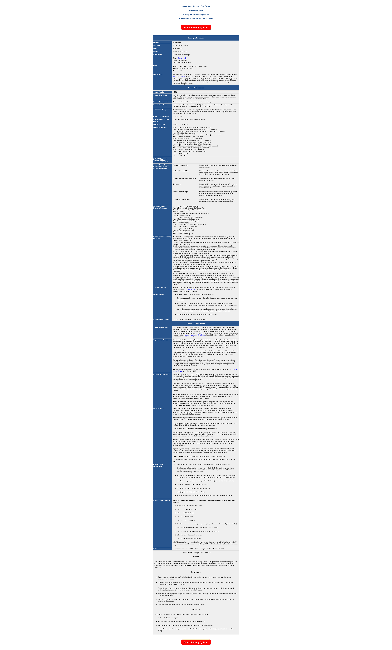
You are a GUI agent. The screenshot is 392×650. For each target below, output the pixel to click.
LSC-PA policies (190, 289)
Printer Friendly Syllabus (196, 27)
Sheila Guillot (182, 58)
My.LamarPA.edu (179, 76)
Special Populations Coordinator (194, 335)
